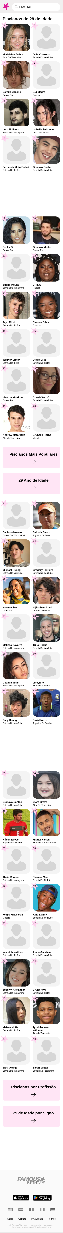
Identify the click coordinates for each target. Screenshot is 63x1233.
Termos (52, 1219)
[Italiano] (42, 1209)
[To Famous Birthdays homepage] (6, 6)
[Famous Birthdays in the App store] (21, 1198)
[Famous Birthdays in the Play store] (42, 1198)
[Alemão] (52, 1209)
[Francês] (31, 1209)
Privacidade (37, 1219)
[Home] (31, 1180)
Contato (22, 1219)
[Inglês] (10, 1209)
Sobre (10, 1219)
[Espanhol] (20, 1209)
